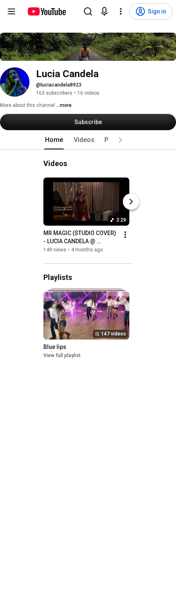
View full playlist (62, 356)
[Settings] (121, 11)
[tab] (54, 140)
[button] (120, 140)
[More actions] (125, 234)
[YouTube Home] (46, 11)
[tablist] (88, 140)
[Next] (131, 201)
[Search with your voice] (104, 11)
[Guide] (11, 11)
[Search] (88, 11)
